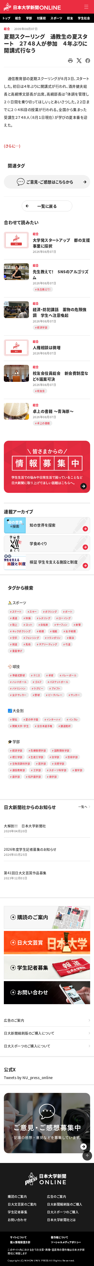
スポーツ (56, 18)
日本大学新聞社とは (61, 1219)
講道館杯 (65, 726)
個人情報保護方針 (20, 1242)
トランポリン (54, 638)
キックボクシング (21, 631)
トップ (6, 18)
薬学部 (78, 770)
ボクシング (51, 611)
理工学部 (17, 757)
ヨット (29, 624)
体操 (28, 618)
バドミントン (19, 688)
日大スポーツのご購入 (63, 1212)
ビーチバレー (55, 695)
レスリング (44, 618)
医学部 (42, 763)
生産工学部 (37, 757)
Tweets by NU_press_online (28, 1077)
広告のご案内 (14, 1020)
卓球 (51, 675)
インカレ (73, 719)
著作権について (59, 1237)
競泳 (71, 638)
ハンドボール (19, 682)
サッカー (75, 695)
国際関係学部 (61, 750)
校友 (70, 18)
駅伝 (14, 719)
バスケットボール (59, 682)
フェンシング (32, 638)
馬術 (28, 644)
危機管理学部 (38, 750)
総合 (18, 18)
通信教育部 (18, 770)
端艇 (54, 631)
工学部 (37, 770)
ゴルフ (38, 682)
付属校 (41, 18)
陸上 (14, 624)
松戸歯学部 (34, 776)
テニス (36, 675)
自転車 (44, 624)
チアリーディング (48, 644)
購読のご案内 (17, 1196)
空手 (14, 638)
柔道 (14, 618)
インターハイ (53, 719)
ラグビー (38, 688)
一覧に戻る (47, 206)
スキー (33, 611)
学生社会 (84, 18)
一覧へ (82, 807)
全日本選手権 (44, 726)
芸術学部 (72, 757)
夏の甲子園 (32, 719)
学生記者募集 (17, 1212)
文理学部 (59, 763)
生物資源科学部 (21, 763)
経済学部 (17, 750)
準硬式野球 (18, 675)
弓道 (67, 644)
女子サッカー (19, 695)
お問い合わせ (17, 1219)
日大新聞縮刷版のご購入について (29, 1033)
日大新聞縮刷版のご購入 (64, 1204)
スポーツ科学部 (58, 770)
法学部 (55, 757)
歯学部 (16, 776)
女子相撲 (71, 631)
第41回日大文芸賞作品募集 (25, 872)
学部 (29, 18)
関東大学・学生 (20, 726)
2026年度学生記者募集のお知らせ (30, 849)
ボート (68, 611)
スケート (16, 611)
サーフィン (61, 624)
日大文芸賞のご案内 (22, 1204)
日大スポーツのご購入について (27, 1045)
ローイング (65, 618)
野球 (37, 695)
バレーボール (69, 675)
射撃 (78, 624)
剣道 (14, 644)
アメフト (56, 688)
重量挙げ (17, 651)
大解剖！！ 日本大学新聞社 (25, 825)
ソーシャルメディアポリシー (66, 1242)
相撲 (41, 631)
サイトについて (18, 1237)
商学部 (53, 776)
